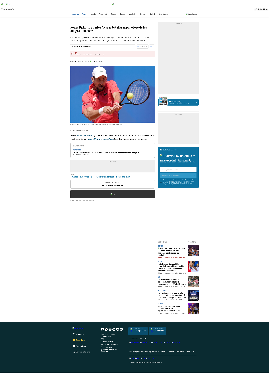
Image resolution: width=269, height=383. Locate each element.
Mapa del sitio (106, 347)
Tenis (84, 14)
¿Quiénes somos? (108, 334)
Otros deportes (164, 14)
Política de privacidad (136, 351)
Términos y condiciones (151, 351)
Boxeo (122, 14)
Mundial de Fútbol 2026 (99, 14)
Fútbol (152, 14)
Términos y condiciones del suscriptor (172, 351)
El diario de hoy (107, 342)
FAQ (102, 339)
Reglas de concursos (109, 344)
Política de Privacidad (189, 179)
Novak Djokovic (85, 135)
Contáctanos (106, 337)
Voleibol (132, 14)
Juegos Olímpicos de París (100, 138)
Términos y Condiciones (169, 181)
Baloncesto (142, 14)
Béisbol (113, 14)
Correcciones (190, 351)
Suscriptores (193, 14)
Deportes (75, 14)
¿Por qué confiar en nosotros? (109, 351)
